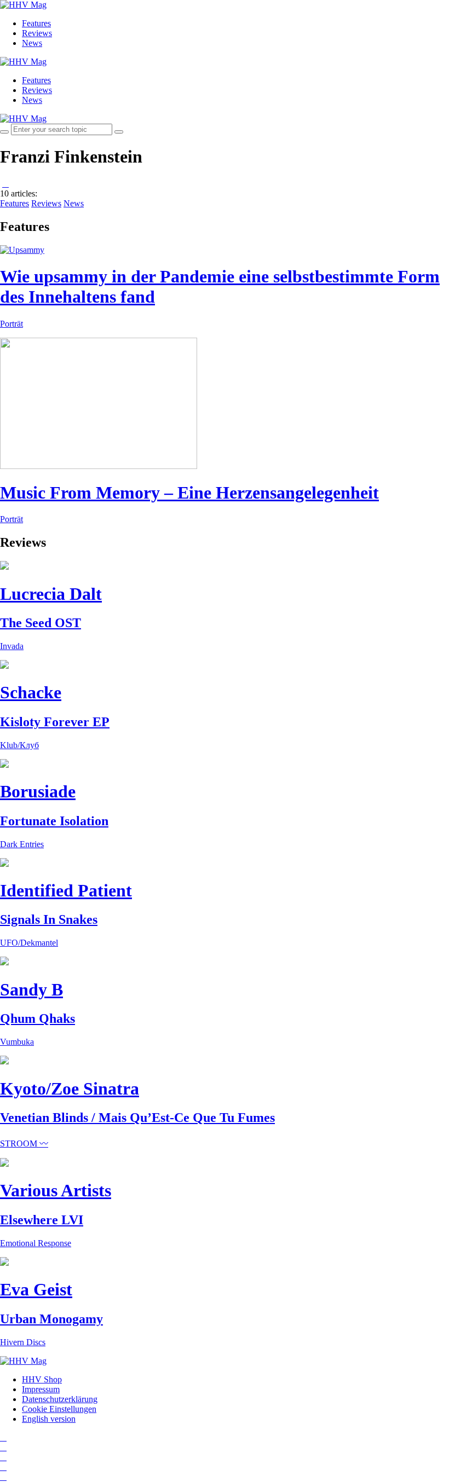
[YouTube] (3, 1457)
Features (36, 23)
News (32, 43)
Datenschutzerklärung (59, 1399)
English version (49, 1418)
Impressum (41, 1389)
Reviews (37, 33)
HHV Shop (42, 1379)
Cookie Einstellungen (59, 1409)
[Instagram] (3, 1437)
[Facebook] (3, 1447)
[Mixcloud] (3, 1467)
